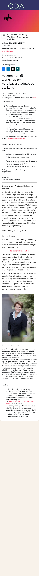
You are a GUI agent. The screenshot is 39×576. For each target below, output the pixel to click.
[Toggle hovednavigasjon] (3, 6)
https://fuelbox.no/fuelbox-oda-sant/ (20, 403)
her (34, 97)
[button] (7, 51)
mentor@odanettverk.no (10, 60)
